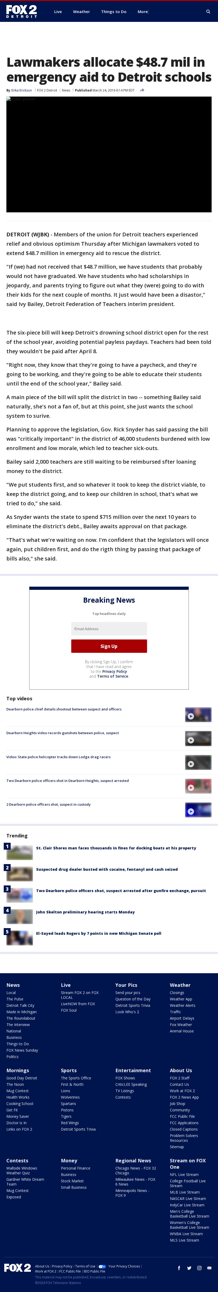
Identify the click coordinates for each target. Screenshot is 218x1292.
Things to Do (17, 1043)
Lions (65, 1090)
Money (69, 1160)
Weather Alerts (182, 1005)
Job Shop (177, 1103)
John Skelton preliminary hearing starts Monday (85, 912)
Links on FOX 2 (19, 1129)
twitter (189, 1268)
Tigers (66, 1116)
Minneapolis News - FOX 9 (132, 1193)
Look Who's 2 (127, 1011)
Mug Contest (17, 1090)
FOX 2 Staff (179, 1077)
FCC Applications (184, 1122)
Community (180, 1109)
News (66, 90)
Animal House (182, 1030)
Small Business (74, 1187)
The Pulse (14, 998)
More (143, 11)
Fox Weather (181, 1024)
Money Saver (17, 1116)
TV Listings (124, 1090)
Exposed (13, 1196)
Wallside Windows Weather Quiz (21, 1170)
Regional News (133, 1160)
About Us (181, 1070)
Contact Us (179, 1084)
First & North (72, 1084)
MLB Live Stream (185, 1192)
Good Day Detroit (21, 1077)
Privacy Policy (114, 671)
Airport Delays (182, 1018)
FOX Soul (69, 1010)
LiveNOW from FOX (78, 1003)
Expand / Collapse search (208, 11)
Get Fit (12, 1109)
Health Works (18, 1097)
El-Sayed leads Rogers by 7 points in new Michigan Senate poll (98, 933)
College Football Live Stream (188, 1183)
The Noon (15, 1084)
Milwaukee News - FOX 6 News (135, 1182)
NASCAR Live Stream (188, 1198)
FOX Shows (125, 1077)
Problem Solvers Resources (184, 1138)
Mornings (17, 1070)
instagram (199, 1268)
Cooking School (19, 1103)
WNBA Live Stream (186, 1233)
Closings (177, 992)
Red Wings (70, 1122)
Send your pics (127, 992)
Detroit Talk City (20, 1005)
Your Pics (126, 985)
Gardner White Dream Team (25, 1182)
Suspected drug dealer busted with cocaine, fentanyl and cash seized (107, 869)
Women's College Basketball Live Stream (189, 1225)
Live (66, 985)
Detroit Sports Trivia (132, 1005)
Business (14, 1037)
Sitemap (177, 1146)
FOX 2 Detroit (47, 90)
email (209, 1268)
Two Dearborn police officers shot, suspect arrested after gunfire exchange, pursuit (121, 890)
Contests (123, 1097)
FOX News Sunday (22, 1050)
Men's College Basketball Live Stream (189, 1214)
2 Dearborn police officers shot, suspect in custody (48, 804)
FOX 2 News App (184, 1097)
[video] (198, 714)
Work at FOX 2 (182, 1090)
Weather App (181, 998)
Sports (69, 1070)
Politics (12, 1056)
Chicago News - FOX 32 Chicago (135, 1170)
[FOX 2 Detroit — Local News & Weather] (23, 11)
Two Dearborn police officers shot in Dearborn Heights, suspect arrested (67, 780)
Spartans (68, 1103)
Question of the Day (132, 998)
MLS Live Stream (184, 1240)
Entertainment (133, 1070)
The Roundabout (20, 1018)
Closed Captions (184, 1129)
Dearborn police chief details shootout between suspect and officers (63, 709)
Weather (180, 985)
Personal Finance (75, 1168)
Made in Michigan (21, 1011)
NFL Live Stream (184, 1174)
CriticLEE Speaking (131, 1084)
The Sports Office (76, 1077)
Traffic (175, 1011)
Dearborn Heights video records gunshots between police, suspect (62, 732)
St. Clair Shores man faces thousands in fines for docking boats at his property (116, 847)
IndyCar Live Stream (187, 1204)
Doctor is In (16, 1122)
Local (11, 992)
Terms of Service (112, 676)
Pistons (67, 1109)
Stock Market (72, 1180)
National (13, 1030)
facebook (179, 1268)
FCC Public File (182, 1116)
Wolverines (70, 1097)
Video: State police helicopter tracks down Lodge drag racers (58, 756)
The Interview (18, 1024)
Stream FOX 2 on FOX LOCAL (80, 995)
